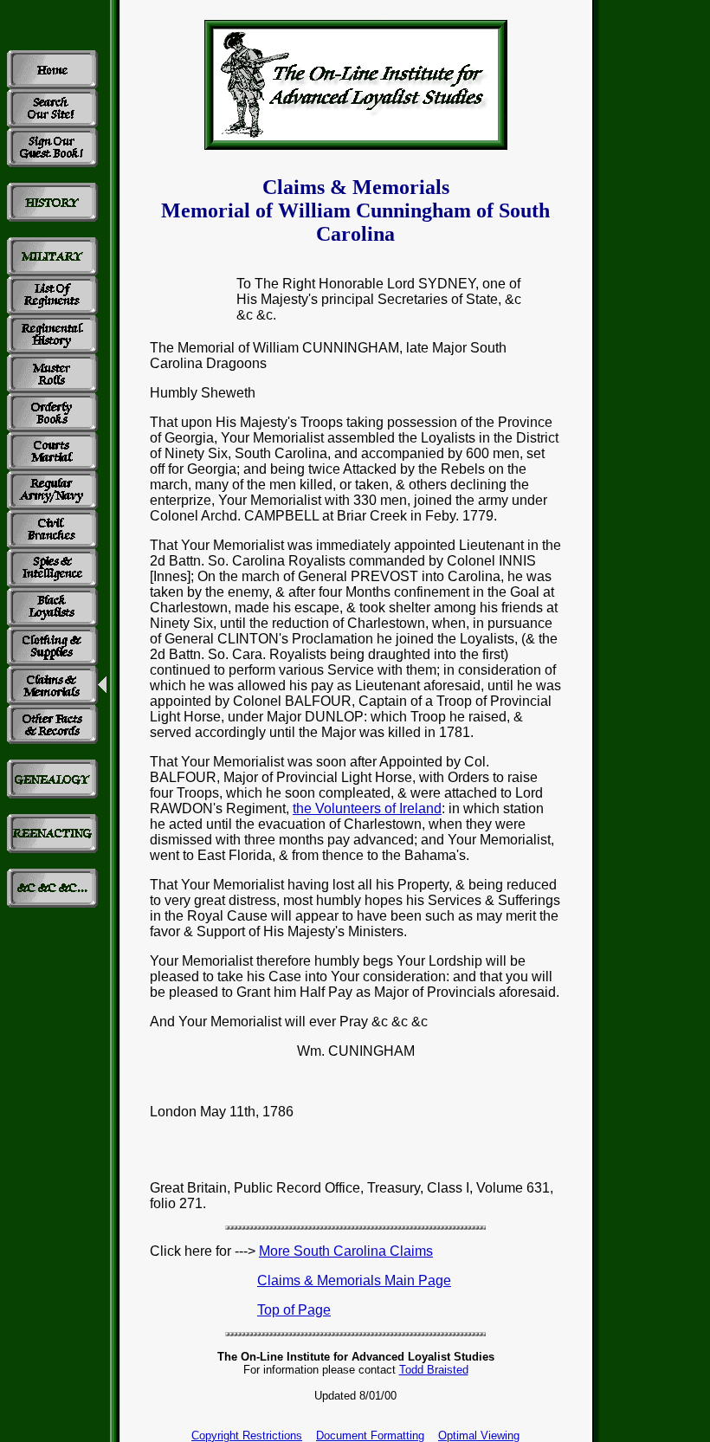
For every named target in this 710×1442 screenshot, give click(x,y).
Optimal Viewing (479, 1435)
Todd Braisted (433, 1369)
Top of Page (294, 1310)
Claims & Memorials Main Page (354, 1280)
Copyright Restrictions (246, 1435)
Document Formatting (370, 1435)
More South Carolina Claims (346, 1251)
